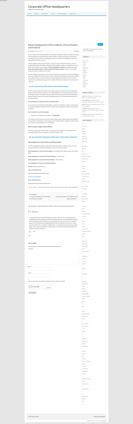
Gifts (83, 223)
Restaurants (85, 83)
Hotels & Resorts (85, 251)
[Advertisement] (66, 28)
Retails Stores (85, 346)
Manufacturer (85, 283)
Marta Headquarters (73, 187)
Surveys (83, 373)
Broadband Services (86, 156)
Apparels (84, 133)
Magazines (84, 281)
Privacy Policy (72, 13)
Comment (31, 248)
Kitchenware (84, 273)
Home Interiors (85, 246)
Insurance (85, 75)
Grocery (83, 233)
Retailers (36, 13)
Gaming (83, 221)
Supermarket (85, 368)
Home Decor (85, 243)
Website (84, 398)
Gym (83, 236)
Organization (85, 316)
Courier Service (85, 176)
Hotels (52, 13)
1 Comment (76, 51)
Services (84, 353)
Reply (29, 235)
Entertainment (85, 198)
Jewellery (84, 268)
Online (83, 311)
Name (30, 266)
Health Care (84, 241)
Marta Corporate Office (44, 187)
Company (84, 171)
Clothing (84, 166)
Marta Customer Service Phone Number (59, 187)
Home (29, 13)
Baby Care (84, 146)
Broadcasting (85, 158)
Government (85, 80)
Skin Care (84, 358)
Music (83, 301)
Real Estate (84, 338)
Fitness (83, 208)
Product (84, 331)
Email (29, 273)
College (83, 168)
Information (84, 256)
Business (84, 161)
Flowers (83, 211)
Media (84, 77)
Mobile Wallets (85, 293)
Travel (34, 187)
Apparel (84, 85)
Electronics (85, 72)
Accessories (84, 126)
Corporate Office (86, 173)
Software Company (86, 361)
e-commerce (85, 193)
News (83, 306)
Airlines (84, 86)
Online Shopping (85, 313)
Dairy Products (85, 186)
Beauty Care (84, 153)
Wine (83, 401)
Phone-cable (45, 13)
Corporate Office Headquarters (49, 6)
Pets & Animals (85, 323)
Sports (83, 363)
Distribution (84, 188)
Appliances (84, 136)
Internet (84, 81)
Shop (83, 356)
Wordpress (103, 420)
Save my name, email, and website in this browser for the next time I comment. (46, 281)
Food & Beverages (86, 213)
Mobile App (84, 291)
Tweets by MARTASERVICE (34, 176)
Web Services (86, 68)
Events (83, 201)
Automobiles (85, 138)
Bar (82, 151)
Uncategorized (85, 388)
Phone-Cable (85, 60)
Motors (83, 298)
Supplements (85, 371)
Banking (84, 70)
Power (84, 78)
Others (83, 318)
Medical (84, 73)
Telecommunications (86, 378)
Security (83, 351)
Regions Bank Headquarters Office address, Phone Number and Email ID (93, 110)
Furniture (84, 216)
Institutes (84, 258)
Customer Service (61, 13)
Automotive (85, 67)
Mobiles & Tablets (86, 296)
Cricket (83, 178)
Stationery (84, 366)
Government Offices (86, 231)
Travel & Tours (85, 383)
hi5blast (32, 51)
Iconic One (89, 420)
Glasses (83, 226)
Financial (84, 206)
